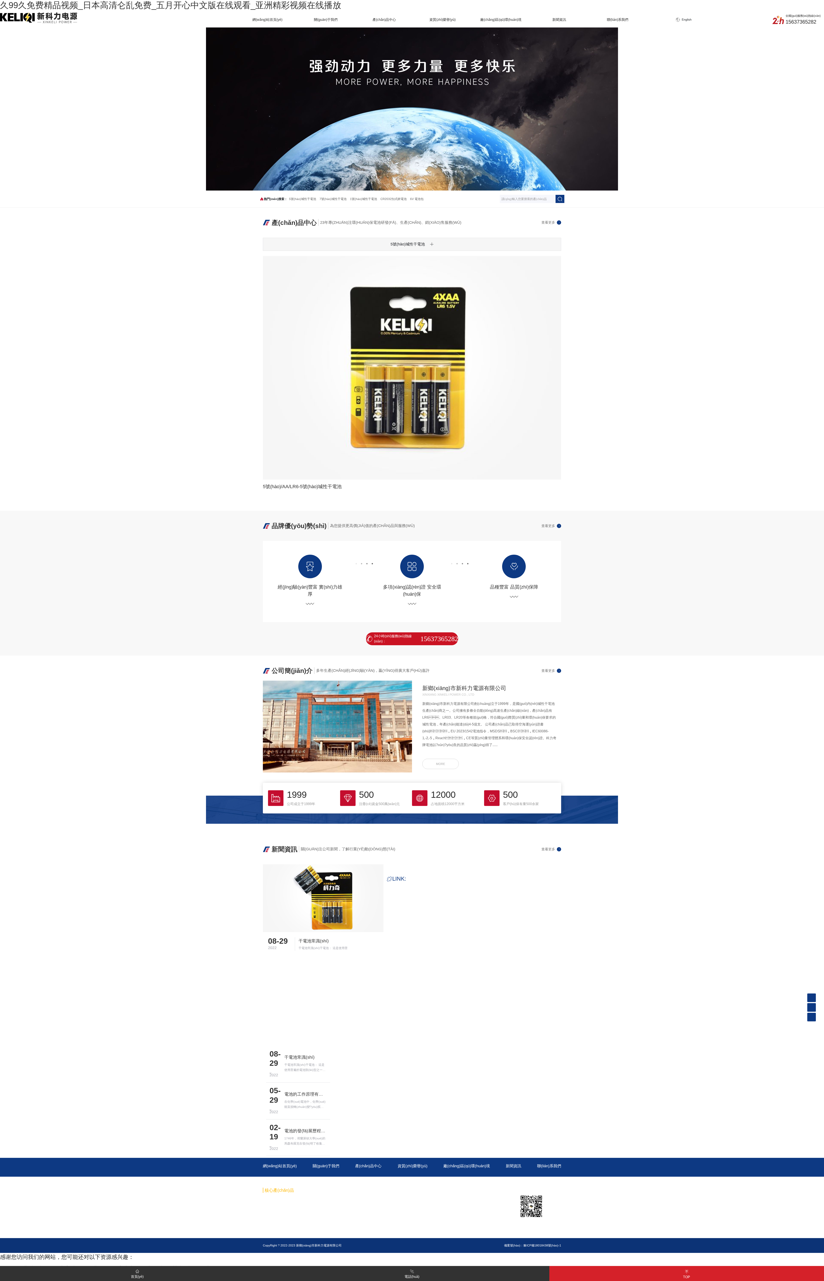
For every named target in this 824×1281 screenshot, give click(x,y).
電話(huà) (411, 1276)
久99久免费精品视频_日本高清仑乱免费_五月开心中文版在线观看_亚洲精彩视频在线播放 (170, 5)
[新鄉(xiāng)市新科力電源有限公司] (38, 17)
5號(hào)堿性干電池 (302, 199)
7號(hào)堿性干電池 (333, 199)
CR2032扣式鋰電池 (393, 199)
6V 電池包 (417, 199)
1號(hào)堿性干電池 (363, 199)
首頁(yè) (137, 1276)
